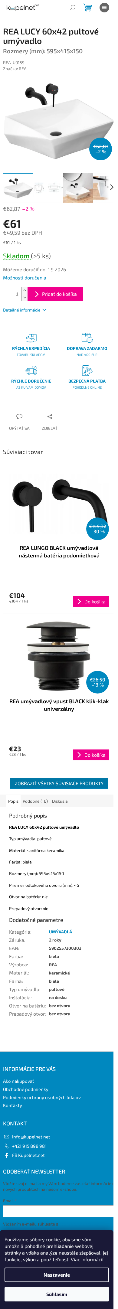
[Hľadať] (73, 8)
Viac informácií (87, 1259)
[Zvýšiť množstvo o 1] (24, 290)
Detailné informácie (22, 309)
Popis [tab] (13, 801)
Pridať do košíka (59, 294)
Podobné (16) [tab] (35, 801)
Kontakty (12, 1105)
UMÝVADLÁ (60, 931)
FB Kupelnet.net (28, 1155)
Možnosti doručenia (24, 277)
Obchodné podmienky (25, 1089)
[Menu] (104, 8)
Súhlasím (56, 1294)
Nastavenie (57, 1275)
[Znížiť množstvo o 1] (24, 297)
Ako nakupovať (18, 1081)
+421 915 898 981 (29, 1146)
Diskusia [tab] (60, 801)
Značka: (15, 68)
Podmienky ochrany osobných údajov (42, 1097)
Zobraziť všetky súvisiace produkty (59, 783)
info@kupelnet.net (31, 1136)
